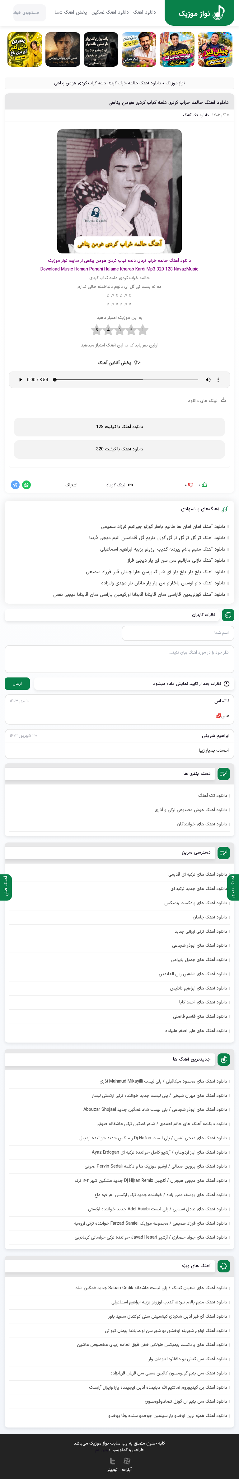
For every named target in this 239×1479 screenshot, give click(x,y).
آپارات (127, 1470)
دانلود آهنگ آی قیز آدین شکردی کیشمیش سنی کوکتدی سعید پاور (167, 1316)
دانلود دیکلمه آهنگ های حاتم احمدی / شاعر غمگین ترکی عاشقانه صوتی (161, 1124)
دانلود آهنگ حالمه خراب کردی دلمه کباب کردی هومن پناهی (169, 102)
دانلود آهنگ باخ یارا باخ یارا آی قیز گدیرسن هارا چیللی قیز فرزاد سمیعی (155, 572)
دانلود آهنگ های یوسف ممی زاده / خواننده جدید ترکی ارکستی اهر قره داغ (161, 1195)
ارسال (17, 684)
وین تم (101, 1450)
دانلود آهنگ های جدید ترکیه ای (199, 889)
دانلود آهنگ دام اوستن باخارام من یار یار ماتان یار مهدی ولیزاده (163, 583)
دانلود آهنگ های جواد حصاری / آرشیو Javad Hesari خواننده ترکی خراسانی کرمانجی (151, 1237)
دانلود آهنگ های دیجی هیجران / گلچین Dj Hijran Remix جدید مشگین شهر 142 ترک (151, 1180)
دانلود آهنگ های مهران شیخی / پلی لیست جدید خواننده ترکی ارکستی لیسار (159, 1095)
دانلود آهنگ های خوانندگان (202, 824)
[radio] (142, 330)
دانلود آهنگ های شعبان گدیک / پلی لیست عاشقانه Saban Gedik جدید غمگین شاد (151, 1288)
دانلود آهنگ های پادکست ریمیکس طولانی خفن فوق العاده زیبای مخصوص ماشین (152, 1345)
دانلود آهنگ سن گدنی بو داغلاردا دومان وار (187, 1359)
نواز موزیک (175, 83)
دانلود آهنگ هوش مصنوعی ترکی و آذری (191, 810)
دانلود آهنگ (144, 12)
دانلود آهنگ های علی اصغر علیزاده (196, 1031)
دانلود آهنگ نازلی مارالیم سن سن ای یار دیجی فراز (176, 560)
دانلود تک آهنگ (196, 115)
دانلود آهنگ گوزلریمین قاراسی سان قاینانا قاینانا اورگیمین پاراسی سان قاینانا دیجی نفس (139, 595)
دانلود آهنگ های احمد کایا (203, 1002)
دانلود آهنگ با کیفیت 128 (119, 427)
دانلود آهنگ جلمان (210, 917)
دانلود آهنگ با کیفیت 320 (119, 449)
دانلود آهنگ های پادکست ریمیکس (195, 903)
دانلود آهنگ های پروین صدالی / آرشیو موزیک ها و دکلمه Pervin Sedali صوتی (156, 1166)
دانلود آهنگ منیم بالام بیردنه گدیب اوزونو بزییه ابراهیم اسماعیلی (162, 549)
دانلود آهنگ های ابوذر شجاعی (199, 945)
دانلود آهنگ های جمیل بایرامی (199, 960)
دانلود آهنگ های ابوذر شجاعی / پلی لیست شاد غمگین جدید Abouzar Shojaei (155, 1109)
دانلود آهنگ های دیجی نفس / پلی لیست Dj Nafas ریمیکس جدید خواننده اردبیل (153, 1138)
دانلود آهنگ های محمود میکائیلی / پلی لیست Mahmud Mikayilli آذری (163, 1081)
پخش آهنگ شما (71, 12)
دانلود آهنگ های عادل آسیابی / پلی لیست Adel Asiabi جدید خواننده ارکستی (157, 1209)
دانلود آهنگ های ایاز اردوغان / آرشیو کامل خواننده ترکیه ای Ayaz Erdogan (159, 1152)
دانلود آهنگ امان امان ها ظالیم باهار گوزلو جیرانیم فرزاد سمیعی (163, 527)
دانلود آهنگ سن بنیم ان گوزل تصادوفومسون (186, 1401)
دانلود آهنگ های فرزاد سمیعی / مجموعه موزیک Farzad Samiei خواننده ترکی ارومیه (150, 1223)
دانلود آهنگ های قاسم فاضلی (200, 1016)
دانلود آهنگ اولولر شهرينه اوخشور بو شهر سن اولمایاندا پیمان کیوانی (166, 1331)
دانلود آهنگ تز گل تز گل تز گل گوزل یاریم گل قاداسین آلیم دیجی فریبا (157, 538)
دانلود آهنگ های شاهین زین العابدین (193, 974)
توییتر (112, 1470)
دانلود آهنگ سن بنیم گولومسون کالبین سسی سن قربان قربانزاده (168, 1373)
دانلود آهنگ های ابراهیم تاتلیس (198, 988)
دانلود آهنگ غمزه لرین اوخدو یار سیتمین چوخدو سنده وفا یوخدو (167, 1416)
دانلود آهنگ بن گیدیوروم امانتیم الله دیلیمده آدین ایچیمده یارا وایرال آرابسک (158, 1387)
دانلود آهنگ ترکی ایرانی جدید (201, 931)
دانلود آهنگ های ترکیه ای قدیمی (197, 874)
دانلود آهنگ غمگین (110, 12)
